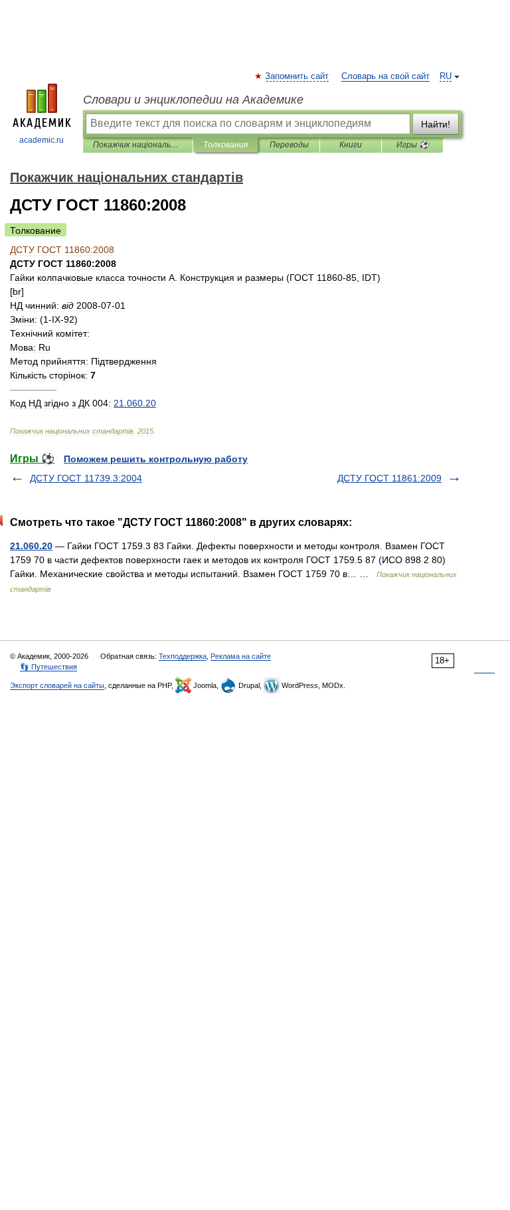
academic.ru (41, 140)
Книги (350, 144)
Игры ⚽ (412, 144)
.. (135, 403)
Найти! (435, 124)
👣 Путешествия (48, 667)
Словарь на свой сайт (385, 76)
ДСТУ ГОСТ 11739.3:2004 (86, 478)
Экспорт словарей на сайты (57, 685)
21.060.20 (31, 546)
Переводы (289, 144)
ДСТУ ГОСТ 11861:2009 (389, 478)
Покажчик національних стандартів (138, 144)
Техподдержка (183, 656)
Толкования (225, 144)
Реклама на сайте (241, 656)
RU (446, 76)
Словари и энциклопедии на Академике (193, 99)
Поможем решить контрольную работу (156, 459)
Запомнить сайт (297, 76)
